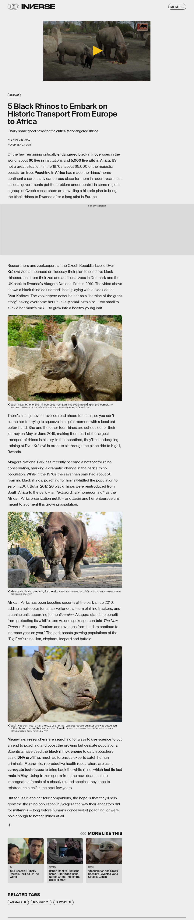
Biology (39, 902)
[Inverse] (38, 6)
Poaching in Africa (50, 172)
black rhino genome (65, 751)
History (61, 902)
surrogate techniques (26, 769)
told (99, 620)
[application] (96, 51)
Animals (16, 902)
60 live (34, 160)
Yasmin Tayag (22, 139)
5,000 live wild (83, 160)
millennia (20, 810)
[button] (97, 50)
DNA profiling (28, 757)
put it (56, 498)
